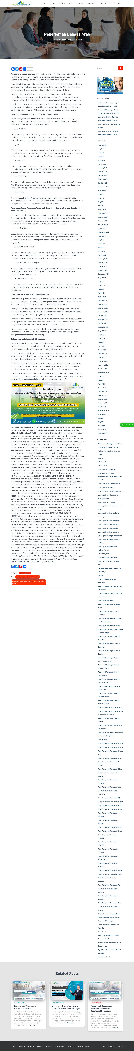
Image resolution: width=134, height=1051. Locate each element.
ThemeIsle (120, 1046)
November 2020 (103, 365)
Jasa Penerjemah (25, 573)
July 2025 (101, 194)
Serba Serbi (102, 932)
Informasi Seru (103, 462)
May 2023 (101, 289)
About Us (61, 3)
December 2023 (103, 266)
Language (80, 3)
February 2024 (102, 259)
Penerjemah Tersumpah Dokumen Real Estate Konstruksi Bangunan (101, 1008)
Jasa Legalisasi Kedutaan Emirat (108, 513)
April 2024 (101, 251)
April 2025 (101, 206)
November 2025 (103, 179)
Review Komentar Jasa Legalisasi (109, 914)
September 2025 (103, 187)
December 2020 (103, 361)
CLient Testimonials (115, 3)
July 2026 (101, 149)
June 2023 (101, 285)
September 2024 (103, 232)
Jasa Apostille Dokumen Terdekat (109, 483)
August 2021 (102, 331)
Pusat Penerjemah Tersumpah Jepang (110, 801)
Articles (52, 3)
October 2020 (102, 369)
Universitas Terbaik (104, 957)
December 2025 (103, 175)
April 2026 (101, 160)
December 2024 (103, 221)
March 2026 (102, 164)
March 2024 (102, 255)
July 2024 (101, 240)
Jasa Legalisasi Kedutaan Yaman (108, 532)
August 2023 (102, 278)
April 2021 (101, 346)
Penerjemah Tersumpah (106, 600)
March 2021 (102, 350)
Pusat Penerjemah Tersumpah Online (110, 831)
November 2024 (103, 225)
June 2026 (101, 152)
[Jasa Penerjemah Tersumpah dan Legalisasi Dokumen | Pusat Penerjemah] (21, 3)
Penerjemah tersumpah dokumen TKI (110, 707)
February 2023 (102, 300)
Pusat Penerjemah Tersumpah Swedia (110, 870)
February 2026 (102, 168)
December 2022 (103, 308)
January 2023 (102, 304)
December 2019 (103, 399)
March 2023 (102, 297)
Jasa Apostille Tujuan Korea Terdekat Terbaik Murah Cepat (66, 1007)
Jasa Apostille (102, 465)
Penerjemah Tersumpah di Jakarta (109, 625)
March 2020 (102, 388)
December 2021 (103, 323)
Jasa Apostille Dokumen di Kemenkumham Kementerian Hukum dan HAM (110, 476)
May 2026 (101, 156)
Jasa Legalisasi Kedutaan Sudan (108, 528)
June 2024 (101, 243)
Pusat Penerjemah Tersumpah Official (110, 827)
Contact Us (102, 3)
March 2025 (102, 209)
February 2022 (102, 319)
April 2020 (101, 384)
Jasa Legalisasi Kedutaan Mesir (108, 520)
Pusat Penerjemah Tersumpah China (109, 758)
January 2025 (102, 217)
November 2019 (103, 403)
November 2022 (103, 312)
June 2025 (101, 198)
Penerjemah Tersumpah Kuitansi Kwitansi (25, 1007)
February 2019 (102, 433)
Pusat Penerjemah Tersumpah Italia (109, 798)
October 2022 (102, 316)
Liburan (100, 575)
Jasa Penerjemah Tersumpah (107, 557)
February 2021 (102, 353)
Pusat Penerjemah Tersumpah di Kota (110, 769)
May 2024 (101, 247)
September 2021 (103, 327)
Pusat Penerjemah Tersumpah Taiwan (110, 874)
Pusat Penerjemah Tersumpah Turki (109, 903)
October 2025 (102, 183)
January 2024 (102, 262)
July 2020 (101, 376)
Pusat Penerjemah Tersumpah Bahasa (110, 743)
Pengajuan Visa (103, 739)
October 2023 (102, 270)
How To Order (90, 3)
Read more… (32, 1025)
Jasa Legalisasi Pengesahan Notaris (110, 536)
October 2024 (102, 228)
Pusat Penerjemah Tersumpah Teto (109, 885)
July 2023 (101, 281)
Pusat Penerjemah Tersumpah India (109, 787)
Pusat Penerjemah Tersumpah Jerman (110, 805)
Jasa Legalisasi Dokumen (106, 502)
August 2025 (102, 190)
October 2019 (102, 407)
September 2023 (103, 274)
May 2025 (101, 202)
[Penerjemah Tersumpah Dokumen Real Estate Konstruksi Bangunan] (105, 990)
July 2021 (101, 334)
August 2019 (102, 414)
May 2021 (101, 342)
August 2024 (102, 236)
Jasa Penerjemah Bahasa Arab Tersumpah (27, 577)
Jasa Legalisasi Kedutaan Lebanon (109, 517)
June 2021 (101, 338)
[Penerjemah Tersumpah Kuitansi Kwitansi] (29, 990)
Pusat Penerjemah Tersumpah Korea (110, 809)
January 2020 (102, 395)
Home (44, 3)
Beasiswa (101, 458)
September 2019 (103, 410)
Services (70, 3)
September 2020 (103, 372)
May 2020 (101, 380)
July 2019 (101, 418)
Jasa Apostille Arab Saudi (106, 469)
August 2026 (102, 145)
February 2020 (102, 391)
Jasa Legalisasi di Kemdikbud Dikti (109, 491)
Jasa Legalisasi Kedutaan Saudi (108, 524)
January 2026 (102, 171)
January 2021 (102, 357)
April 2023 (101, 293)
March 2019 (102, 429)
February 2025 (102, 213)
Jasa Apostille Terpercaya (106, 487)
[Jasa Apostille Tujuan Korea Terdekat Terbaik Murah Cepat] (67, 990)
